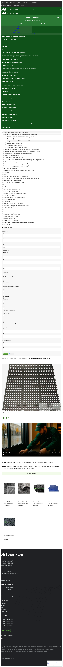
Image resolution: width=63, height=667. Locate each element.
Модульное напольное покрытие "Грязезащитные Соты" (23, 164)
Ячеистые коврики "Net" (14, 145)
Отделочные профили (10, 212)
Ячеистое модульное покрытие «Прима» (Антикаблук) (22, 149)
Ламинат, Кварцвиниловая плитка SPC (16, 206)
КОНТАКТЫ (25, 3)
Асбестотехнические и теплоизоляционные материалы (21, 187)
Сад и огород (7, 208)
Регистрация (55, 662)
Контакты (4, 610)
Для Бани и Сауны (9, 218)
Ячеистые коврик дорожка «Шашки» (16, 162)
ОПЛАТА (12, 3)
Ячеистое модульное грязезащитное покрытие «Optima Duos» (25, 160)
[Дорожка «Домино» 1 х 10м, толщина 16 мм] (39, 493)
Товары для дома (9, 195)
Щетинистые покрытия (10, 168)
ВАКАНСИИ (34, 3)
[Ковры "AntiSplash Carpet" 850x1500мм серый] (24, 493)
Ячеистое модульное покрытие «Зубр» (17, 166)
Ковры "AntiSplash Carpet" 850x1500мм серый (23, 503)
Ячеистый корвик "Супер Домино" (17, 147)
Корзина (50, 663)
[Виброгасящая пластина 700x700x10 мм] (53, 493)
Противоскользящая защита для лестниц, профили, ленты (22, 178)
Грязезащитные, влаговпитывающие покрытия (18, 170)
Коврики (6, 172)
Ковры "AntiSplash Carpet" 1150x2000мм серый (8, 503)
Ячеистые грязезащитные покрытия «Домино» (21, 134)
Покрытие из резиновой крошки (13, 183)
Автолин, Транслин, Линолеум (13, 203)
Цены (2, 608)
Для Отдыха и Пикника (10, 220)
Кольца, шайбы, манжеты (11, 189)
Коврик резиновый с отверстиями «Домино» (21, 137)
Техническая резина (9, 185)
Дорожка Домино (12, 139)
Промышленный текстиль (11, 214)
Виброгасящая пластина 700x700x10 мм (53, 503)
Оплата (3, 606)
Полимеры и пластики (10, 191)
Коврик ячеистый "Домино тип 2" (18, 141)
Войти (49, 662)
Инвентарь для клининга (11, 216)
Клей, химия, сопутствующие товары (15, 193)
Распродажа (7, 224)
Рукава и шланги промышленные (14, 197)
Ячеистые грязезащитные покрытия (15, 132)
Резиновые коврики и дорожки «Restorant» (19, 153)
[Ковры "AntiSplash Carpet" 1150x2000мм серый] (9, 493)
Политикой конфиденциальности (36, 652)
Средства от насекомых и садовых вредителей (18, 222)
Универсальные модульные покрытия (15, 176)
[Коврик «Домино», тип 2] (31, 387)
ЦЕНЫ (18, 3)
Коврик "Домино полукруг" (15, 143)
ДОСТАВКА (4, 3)
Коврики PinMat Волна (12, 155)
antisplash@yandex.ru (20, 5)
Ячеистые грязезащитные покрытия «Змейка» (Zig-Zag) (23, 151)
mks (4, 174)
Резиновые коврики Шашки (14, 158)
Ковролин (6, 201)
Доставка (4, 604)
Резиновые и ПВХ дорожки (12, 181)
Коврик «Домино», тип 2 (10, 413)
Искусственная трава (10, 210)
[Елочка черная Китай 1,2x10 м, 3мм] (9, 526)
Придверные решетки (10, 199)
